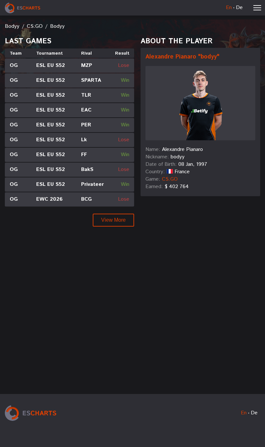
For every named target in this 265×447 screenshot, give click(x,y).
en (229, 7)
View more (113, 220)
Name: (152, 150)
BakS (87, 170)
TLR (86, 95)
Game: (152, 179)
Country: (155, 172)
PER (86, 125)
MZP (86, 66)
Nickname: (157, 157)
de (239, 7)
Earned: (154, 187)
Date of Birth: (161, 164)
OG (14, 66)
